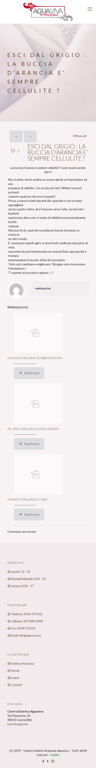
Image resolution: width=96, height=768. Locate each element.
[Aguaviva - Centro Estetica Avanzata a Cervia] (48, 11)
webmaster (43, 288)
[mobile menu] (90, 9)
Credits (54, 755)
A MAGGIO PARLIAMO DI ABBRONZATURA (35, 358)
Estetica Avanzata (22, 663)
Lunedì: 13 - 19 (20, 571)
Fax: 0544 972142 (23, 628)
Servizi (15, 670)
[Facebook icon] (43, 761)
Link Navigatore (17, 724)
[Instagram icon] (52, 761)
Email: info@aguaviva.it (26, 635)
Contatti (16, 685)
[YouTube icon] (48, 761)
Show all (81, 136)
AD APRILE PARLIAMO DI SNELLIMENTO (33, 429)
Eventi (15, 678)
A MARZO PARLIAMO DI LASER (27, 499)
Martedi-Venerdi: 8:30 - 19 (28, 579)
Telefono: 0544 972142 (26, 614)
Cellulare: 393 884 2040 (27, 621)
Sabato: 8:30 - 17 (22, 586)
